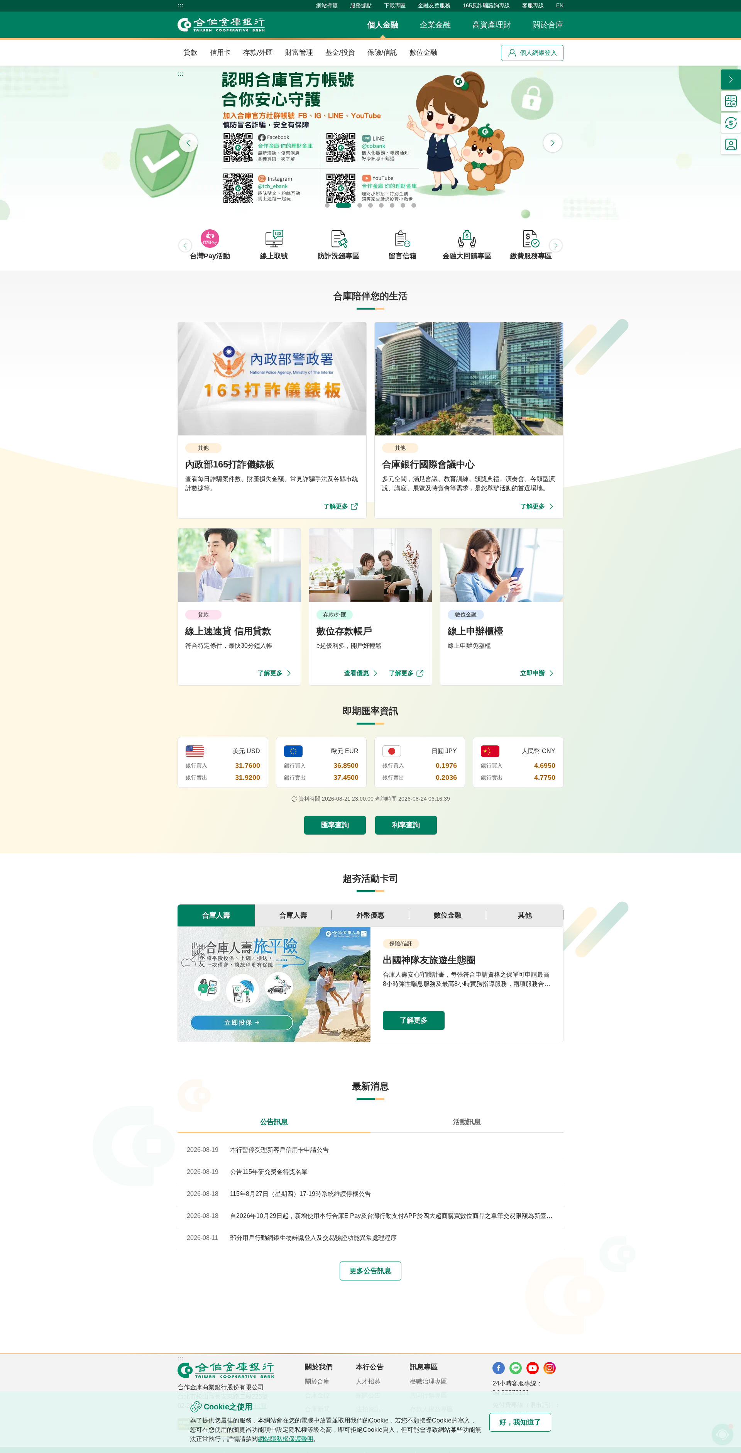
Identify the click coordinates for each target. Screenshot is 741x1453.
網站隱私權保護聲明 (285, 1439)
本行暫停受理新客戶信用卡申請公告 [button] (279, 1149)
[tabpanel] (370, 984)
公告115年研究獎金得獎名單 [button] (269, 1171)
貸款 (191, 52)
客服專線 (533, 5)
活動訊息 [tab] (467, 1122)
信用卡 (220, 52)
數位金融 (423, 52)
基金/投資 (340, 52)
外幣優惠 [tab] (370, 915)
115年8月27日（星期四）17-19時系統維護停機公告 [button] (300, 1194)
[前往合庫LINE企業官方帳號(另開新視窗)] (515, 1368)
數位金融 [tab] (448, 915)
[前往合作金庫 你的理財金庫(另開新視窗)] (498, 1368)
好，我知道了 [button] (520, 1422)
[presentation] (188, 143)
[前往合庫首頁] (221, 25)
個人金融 (382, 24)
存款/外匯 (258, 52)
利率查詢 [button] (406, 825)
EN (559, 5)
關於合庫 (548, 24)
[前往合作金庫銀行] (226, 1370)
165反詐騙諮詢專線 (486, 5)
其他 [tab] (525, 915)
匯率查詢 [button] (335, 825)
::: (180, 5)
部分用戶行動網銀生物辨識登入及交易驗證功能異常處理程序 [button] (313, 1238)
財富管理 (299, 52)
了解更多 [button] (414, 1020)
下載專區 (395, 5)
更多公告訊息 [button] (370, 1271)
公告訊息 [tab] (274, 1122)
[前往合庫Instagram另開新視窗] (549, 1368)
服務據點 (361, 5)
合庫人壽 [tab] (216, 915)
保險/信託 (382, 52)
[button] (370, 143)
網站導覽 (327, 5)
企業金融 (435, 24)
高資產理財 (491, 24)
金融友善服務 (434, 5)
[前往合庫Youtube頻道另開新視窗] (532, 1368)
